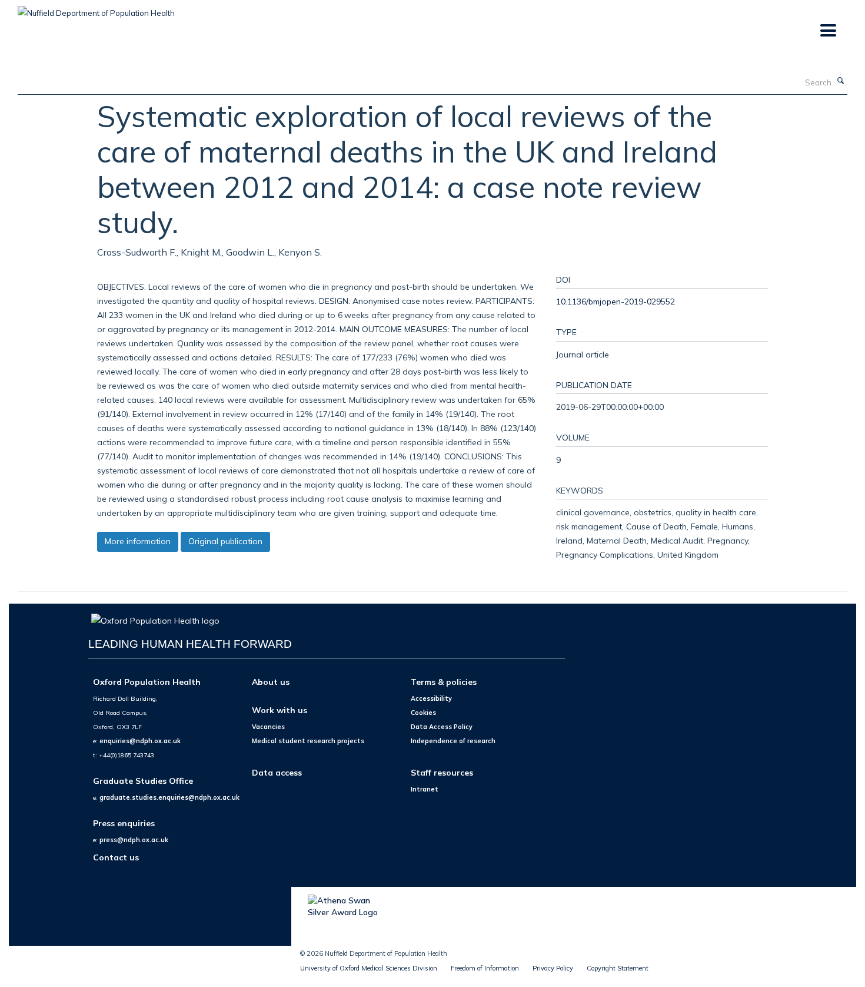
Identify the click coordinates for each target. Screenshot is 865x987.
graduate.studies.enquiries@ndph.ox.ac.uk (169, 797)
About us (271, 682)
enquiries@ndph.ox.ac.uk (140, 741)
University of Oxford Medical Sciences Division (368, 968)
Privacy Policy (553, 968)
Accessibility (431, 698)
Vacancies (268, 727)
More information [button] (138, 541)
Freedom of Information (485, 968)
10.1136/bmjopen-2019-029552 (615, 301)
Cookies (423, 712)
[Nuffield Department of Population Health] (96, 9)
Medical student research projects (308, 741)
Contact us (116, 857)
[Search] (840, 81)
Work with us (279, 710)
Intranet (424, 789)
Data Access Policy (442, 727)
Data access (277, 772)
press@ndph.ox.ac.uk (133, 840)
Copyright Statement (617, 968)
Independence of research (453, 741)
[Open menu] (827, 31)
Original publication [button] (225, 541)
